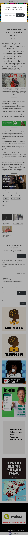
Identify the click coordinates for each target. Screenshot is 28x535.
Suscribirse (20, 15)
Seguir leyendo (14, 19)
